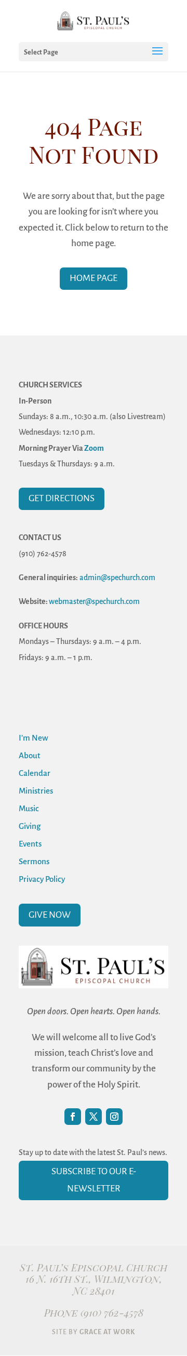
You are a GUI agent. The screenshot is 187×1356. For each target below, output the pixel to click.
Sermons (34, 861)
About (30, 755)
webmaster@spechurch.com (94, 601)
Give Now (50, 915)
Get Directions (62, 498)
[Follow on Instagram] (114, 1116)
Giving (30, 826)
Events (30, 843)
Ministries (36, 790)
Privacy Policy (42, 879)
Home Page (93, 278)
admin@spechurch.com (117, 577)
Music (29, 808)
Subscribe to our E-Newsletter (93, 1179)
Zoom (94, 448)
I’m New (33, 737)
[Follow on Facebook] (72, 1116)
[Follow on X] (93, 1116)
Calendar (34, 773)
